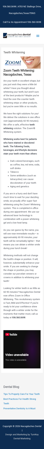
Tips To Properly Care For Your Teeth (21, 394)
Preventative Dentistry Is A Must (19, 408)
